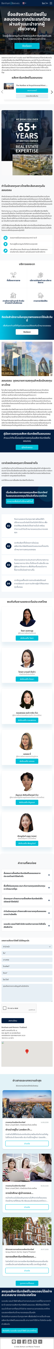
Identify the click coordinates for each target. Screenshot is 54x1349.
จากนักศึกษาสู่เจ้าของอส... (19, 1193)
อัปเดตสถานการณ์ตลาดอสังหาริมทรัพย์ (20, 1249)
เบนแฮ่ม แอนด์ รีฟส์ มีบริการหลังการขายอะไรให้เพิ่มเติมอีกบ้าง (25, 925)
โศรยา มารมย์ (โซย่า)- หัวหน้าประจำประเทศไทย (21, 1125)
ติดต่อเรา (27, 332)
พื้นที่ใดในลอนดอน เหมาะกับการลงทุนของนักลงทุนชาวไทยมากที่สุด (24, 887)
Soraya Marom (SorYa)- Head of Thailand (20, 1252)
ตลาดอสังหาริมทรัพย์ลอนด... (21, 1256)
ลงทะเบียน (13, 1020)
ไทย (43, 3)
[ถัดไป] (51, 92)
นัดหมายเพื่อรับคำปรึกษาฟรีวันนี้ (20, 501)
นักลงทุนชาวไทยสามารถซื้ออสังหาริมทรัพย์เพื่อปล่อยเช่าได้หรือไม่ (23, 900)
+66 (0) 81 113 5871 (8, 1038)
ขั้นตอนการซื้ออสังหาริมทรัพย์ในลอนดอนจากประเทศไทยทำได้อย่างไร (22, 874)
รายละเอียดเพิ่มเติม (32, 96)
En (47, 3)
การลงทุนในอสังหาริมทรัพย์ (15, 1122)
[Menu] (50, 3)
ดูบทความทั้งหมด (27, 1283)
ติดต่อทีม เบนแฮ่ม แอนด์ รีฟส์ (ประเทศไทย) (20, 1330)
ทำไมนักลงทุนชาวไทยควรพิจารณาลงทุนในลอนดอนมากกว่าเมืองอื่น (25, 913)
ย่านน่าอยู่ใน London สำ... (19, 1129)
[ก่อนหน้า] (2, 92)
